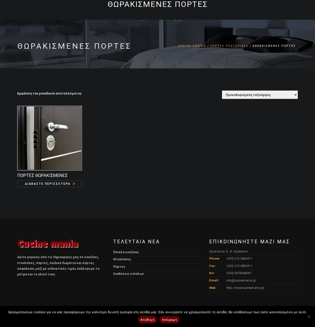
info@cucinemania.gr (241, 280)
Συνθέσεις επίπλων (128, 274)
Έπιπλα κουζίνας (126, 252)
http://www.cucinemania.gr (245, 288)
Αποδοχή (147, 320)
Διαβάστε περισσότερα (47, 184)
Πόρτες (119, 266)
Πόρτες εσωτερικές (229, 46)
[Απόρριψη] (308, 316)
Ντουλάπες (122, 259)
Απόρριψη (169, 320)
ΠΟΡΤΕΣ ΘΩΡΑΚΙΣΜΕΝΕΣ (42, 175)
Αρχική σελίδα (192, 46)
